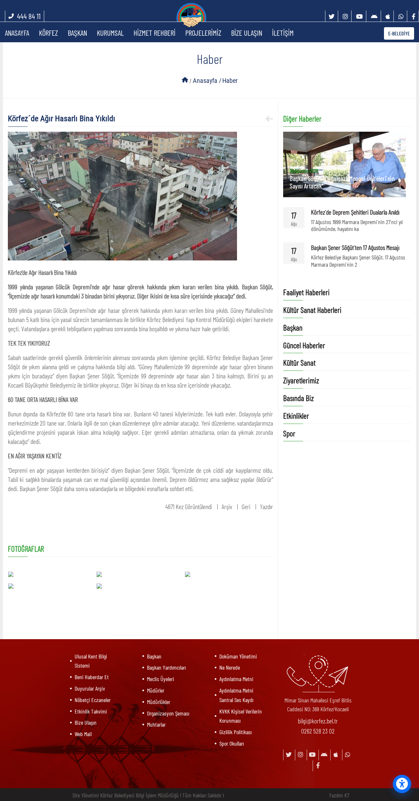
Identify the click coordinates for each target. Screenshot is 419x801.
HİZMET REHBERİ (154, 32)
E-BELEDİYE (399, 33)
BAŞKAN (77, 32)
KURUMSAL (110, 32)
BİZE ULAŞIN (246, 32)
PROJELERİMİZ (203, 32)
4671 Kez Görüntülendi (188, 506)
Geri (246, 506)
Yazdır (266, 506)
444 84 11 (29, 16)
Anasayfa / (207, 81)
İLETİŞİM (283, 32)
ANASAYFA (17, 32)
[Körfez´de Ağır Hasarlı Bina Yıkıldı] (122, 195)
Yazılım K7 (339, 795)
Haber (230, 81)
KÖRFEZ (48, 32)
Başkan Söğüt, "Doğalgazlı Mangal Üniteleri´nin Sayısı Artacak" (342, 182)
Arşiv (227, 506)
